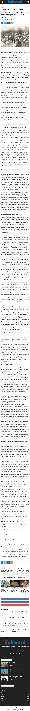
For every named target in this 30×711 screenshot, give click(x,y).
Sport (2, 692)
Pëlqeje (26, 599)
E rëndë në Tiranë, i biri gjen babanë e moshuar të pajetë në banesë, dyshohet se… (7, 571)
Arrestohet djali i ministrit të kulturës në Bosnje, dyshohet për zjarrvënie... (18, 677)
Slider (2, 694)
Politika (2, 688)
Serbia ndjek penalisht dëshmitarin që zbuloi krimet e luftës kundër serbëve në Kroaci (13, 618)
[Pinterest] (8, 23)
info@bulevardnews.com (18, 650)
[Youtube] (19, 653)
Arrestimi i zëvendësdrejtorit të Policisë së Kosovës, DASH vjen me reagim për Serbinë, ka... (14, 624)
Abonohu (26, 604)
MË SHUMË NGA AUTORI (20, 577)
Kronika (2, 698)
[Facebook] (2, 23)
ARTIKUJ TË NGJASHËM (9, 577)
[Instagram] (13, 653)
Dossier (5, 4)
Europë (2, 700)
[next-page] (16, 594)
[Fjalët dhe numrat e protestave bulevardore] (4, 671)
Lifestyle (2, 696)
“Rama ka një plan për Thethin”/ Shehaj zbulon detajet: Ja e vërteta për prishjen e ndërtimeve (23, 571)
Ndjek (27, 601)
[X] (5, 23)
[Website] (16, 653)
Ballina (2, 4)
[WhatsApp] (11, 23)
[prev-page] (14, 594)
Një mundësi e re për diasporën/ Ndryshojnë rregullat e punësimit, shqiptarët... (17, 664)
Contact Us (15, 707)
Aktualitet (3, 690)
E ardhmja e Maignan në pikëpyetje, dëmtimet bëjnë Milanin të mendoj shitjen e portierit (13, 630)
